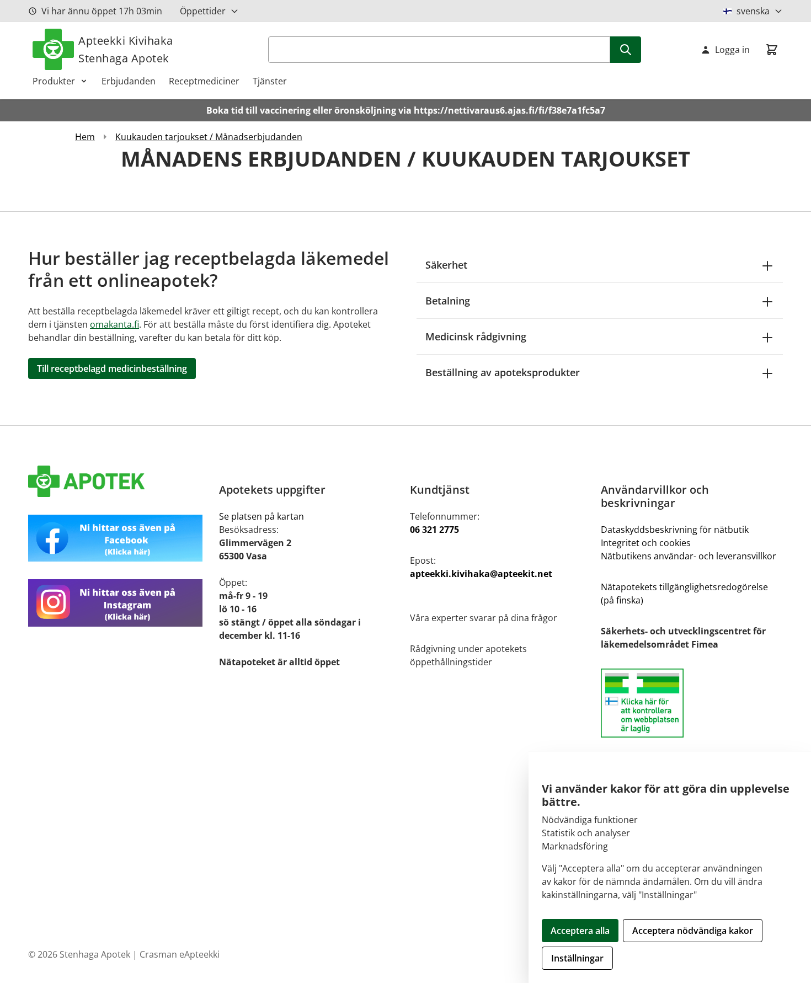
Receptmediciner (204, 81)
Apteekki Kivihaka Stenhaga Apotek (125, 49)
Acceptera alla (580, 931)
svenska (753, 11)
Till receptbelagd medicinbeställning (112, 368)
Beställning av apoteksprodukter (502, 372)
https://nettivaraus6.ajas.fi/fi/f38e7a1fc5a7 (509, 110)
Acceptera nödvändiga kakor (692, 931)
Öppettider (203, 11)
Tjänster (270, 81)
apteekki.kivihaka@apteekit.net (481, 574)
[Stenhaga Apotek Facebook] (119, 538)
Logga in (732, 50)
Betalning (447, 300)
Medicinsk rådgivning (475, 336)
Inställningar (577, 958)
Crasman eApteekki (180, 954)
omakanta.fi (114, 324)
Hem (85, 137)
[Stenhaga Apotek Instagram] (119, 602)
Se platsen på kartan (261, 516)
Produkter (54, 81)
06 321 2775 (434, 529)
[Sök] (625, 49)
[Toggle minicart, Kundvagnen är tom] (772, 49)
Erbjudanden (129, 81)
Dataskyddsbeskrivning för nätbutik (675, 529)
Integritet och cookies (646, 543)
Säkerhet (446, 264)
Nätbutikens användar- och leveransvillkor (688, 556)
